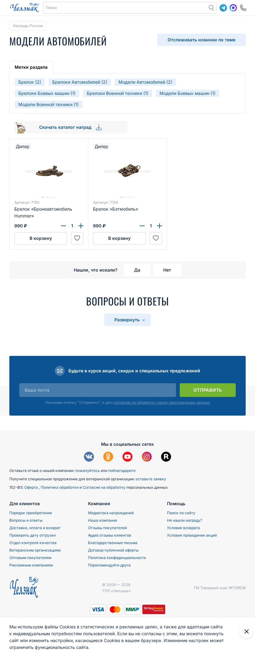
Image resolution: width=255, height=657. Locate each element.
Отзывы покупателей (107, 527)
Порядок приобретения (30, 512)
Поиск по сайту (181, 512)
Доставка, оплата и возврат (35, 527)
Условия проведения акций (192, 535)
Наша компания (102, 520)
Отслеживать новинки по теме (201, 39)
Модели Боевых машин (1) (188, 93)
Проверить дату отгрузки (32, 535)
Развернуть (127, 319)
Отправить (207, 390)
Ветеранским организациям (35, 550)
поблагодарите (122, 470)
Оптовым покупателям (30, 557)
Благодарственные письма (112, 542)
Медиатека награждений (111, 512)
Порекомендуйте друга (109, 565)
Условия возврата (183, 527)
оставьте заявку (151, 479)
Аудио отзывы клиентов (109, 535)
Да (137, 270)
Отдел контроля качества (33, 542)
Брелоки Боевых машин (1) (47, 93)
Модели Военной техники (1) (48, 104)
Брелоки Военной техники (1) (117, 93)
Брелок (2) (29, 82)
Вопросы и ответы (26, 520)
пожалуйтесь (87, 470)
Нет (167, 270)
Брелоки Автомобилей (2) (79, 82)
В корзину (41, 238)
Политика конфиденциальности (117, 557)
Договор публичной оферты (113, 550)
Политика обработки (60, 487)
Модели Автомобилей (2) (145, 82)
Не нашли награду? (184, 520)
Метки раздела (31, 67)
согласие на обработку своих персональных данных (162, 402)
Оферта (31, 487)
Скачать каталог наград (66, 127)
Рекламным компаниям (31, 565)
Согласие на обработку (105, 487)
